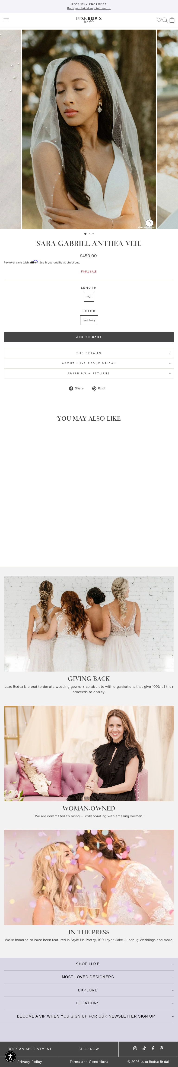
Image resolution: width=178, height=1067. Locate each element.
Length (89, 287)
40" (89, 296)
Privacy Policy (29, 1062)
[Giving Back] (89, 624)
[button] (10, 1056)
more (168, 940)
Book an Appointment (30, 1049)
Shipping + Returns (89, 373)
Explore (88, 990)
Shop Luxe (88, 964)
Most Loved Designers (88, 977)
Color (89, 311)
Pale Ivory (89, 320)
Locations (88, 1003)
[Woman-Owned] (89, 753)
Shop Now (89, 1049)
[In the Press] (89, 877)
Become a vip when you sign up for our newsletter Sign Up (86, 1016)
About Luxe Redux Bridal (89, 363)
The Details (89, 353)
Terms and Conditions (89, 1062)
